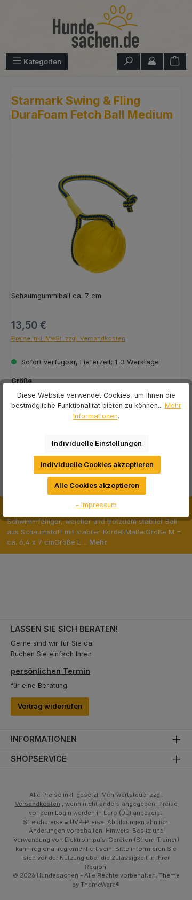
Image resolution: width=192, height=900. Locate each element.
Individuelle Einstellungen (97, 443)
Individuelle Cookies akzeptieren (97, 465)
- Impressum (96, 505)
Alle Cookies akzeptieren (96, 486)
